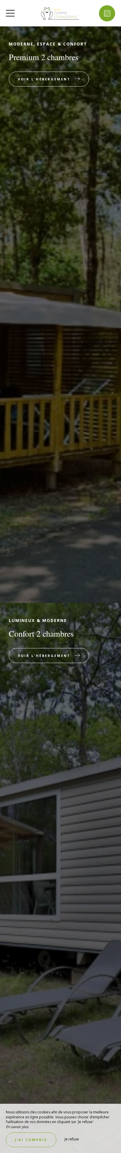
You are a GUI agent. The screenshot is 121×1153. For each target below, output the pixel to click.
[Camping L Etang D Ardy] (60, 13)
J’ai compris (31, 1139)
